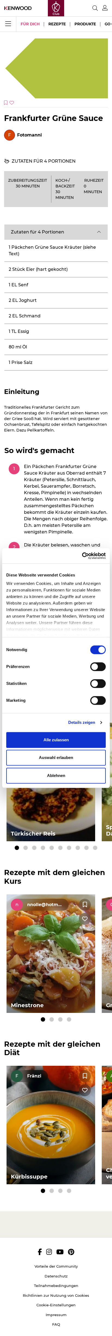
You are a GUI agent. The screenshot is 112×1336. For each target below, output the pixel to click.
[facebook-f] (40, 1252)
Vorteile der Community (56, 1266)
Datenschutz (56, 1276)
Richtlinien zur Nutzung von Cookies (56, 1295)
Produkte (85, 24)
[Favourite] (85, 905)
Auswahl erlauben (56, 757)
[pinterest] (71, 1252)
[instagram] (49, 1252)
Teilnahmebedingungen (56, 1285)
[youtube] (60, 1252)
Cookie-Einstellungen (56, 1305)
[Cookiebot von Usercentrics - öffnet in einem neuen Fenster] (82, 555)
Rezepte (57, 24)
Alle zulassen (56, 739)
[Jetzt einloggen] (105, 8)
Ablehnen (56, 775)
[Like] (85, 919)
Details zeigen (81, 722)
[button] (56, 232)
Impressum (56, 1315)
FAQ (56, 1324)
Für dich (30, 24)
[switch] (98, 666)
